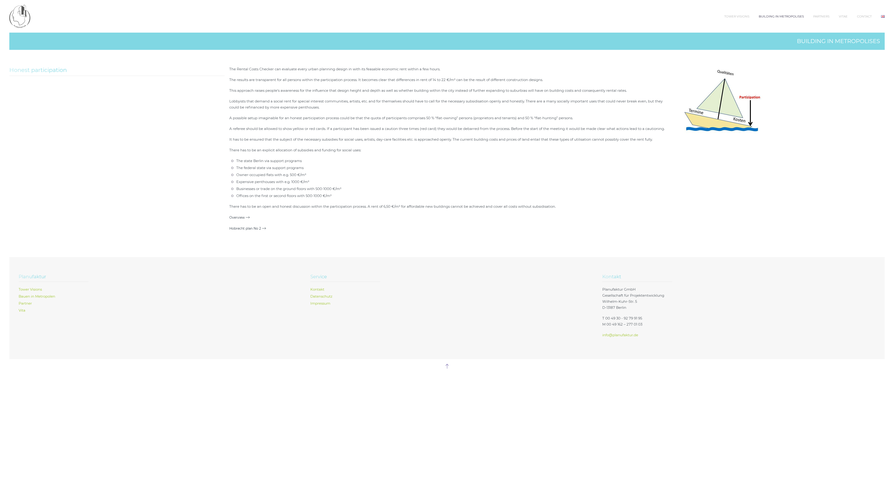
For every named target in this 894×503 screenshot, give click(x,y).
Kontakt (317, 289)
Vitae (843, 16)
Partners (821, 16)
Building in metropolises (781, 16)
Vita (22, 310)
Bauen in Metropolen (37, 296)
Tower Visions (736, 16)
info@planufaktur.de (620, 335)
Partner (25, 303)
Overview (237, 217)
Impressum (320, 303)
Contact (864, 16)
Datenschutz (321, 296)
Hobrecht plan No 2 (245, 228)
